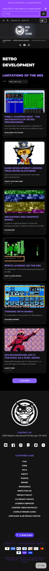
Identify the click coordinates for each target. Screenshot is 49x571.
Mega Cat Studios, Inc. (18, 558)
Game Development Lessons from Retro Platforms (23, 169)
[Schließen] (45, 8)
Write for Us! (24, 491)
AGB (41, 560)
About (24, 474)
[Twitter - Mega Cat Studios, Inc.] (20, 45)
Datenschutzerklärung (28, 560)
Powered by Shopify (36, 558)
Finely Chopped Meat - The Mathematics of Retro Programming (22, 119)
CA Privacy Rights (24, 499)
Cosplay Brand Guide (24, 512)
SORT (5, 81)
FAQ (24, 461)
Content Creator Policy (24, 507)
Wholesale (24, 486)
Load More (24, 381)
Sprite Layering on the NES (23, 265)
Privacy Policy (24, 495)
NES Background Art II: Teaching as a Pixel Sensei (22, 356)
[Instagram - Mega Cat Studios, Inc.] (28, 45)
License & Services (24, 503)
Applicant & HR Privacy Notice (24, 516)
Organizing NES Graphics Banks (22, 218)
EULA (24, 470)
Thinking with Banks (19, 311)
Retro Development (21, 40)
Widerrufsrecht (12, 560)
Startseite (7, 40)
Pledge (24, 478)
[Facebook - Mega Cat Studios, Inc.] (24, 45)
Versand (25, 562)
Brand (24, 482)
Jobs (24, 465)
